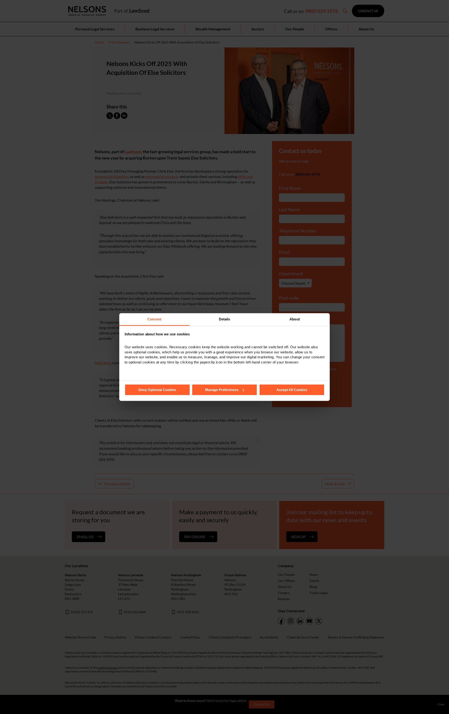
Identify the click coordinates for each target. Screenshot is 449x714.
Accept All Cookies (291, 390)
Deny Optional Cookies (157, 390)
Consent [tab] (154, 319)
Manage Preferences (222, 390)
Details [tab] (224, 319)
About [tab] (295, 319)
